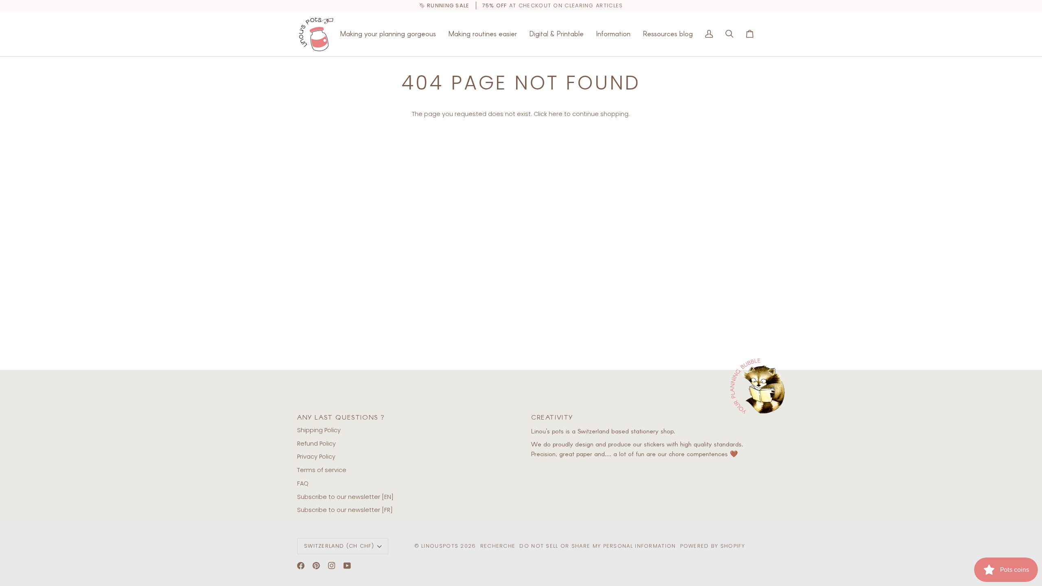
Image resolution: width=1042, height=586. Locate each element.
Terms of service (321, 470)
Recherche (498, 546)
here (556, 114)
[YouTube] (347, 565)
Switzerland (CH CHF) (339, 546)
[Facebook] (300, 565)
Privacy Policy (316, 457)
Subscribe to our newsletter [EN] (345, 497)
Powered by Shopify (712, 546)
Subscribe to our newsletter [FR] (345, 510)
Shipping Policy (319, 430)
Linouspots (439, 546)
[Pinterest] (316, 565)
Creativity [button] (552, 417)
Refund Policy (316, 444)
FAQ (303, 483)
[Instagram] (331, 565)
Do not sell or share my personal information (597, 546)
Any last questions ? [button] (341, 417)
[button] (388, 33)
